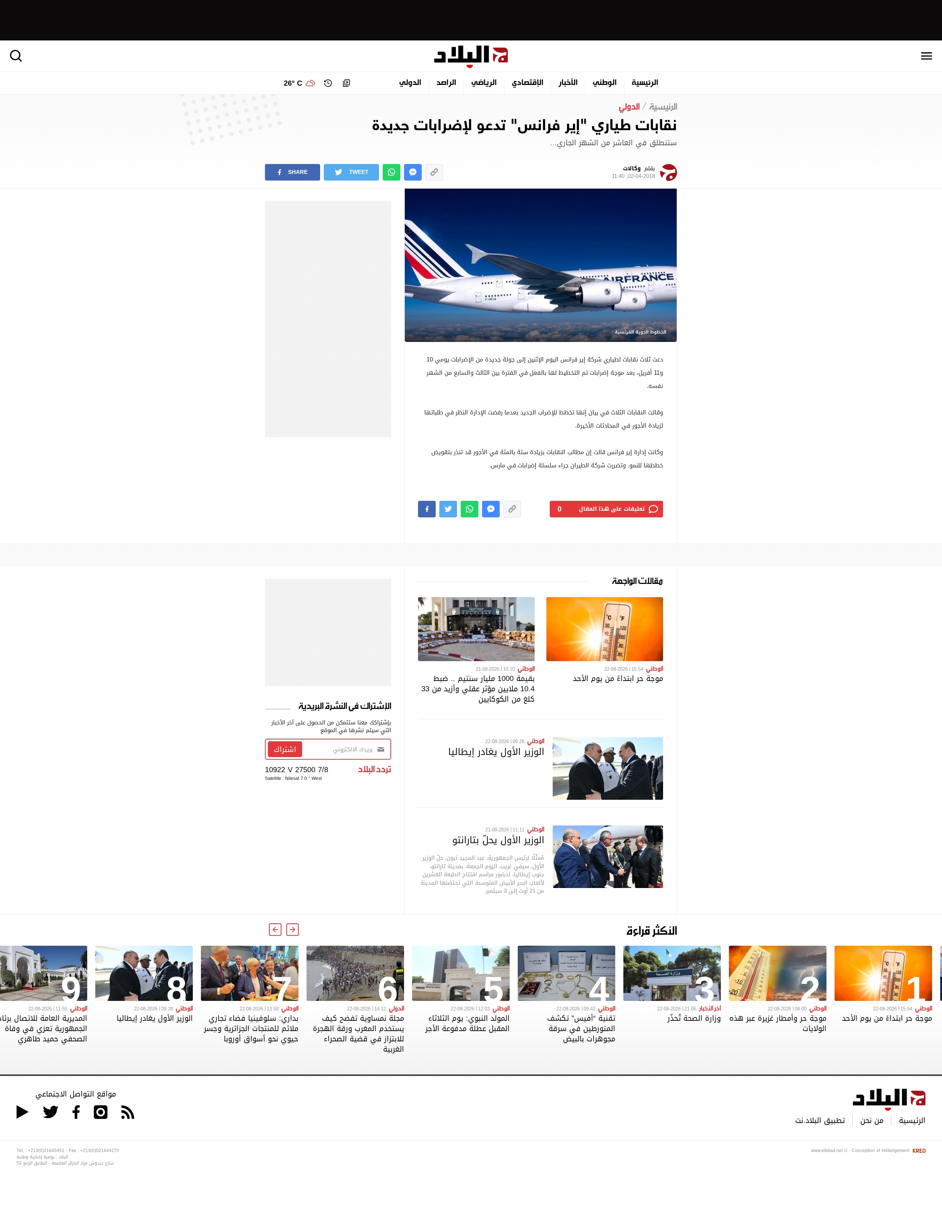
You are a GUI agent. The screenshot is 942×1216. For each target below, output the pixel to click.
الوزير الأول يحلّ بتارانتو (498, 839)
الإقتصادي (527, 83)
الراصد (446, 83)
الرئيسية (645, 83)
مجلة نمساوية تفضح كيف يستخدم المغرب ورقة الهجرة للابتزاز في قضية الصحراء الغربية (358, 1034)
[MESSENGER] (413, 172)
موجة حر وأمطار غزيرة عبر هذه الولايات (777, 1023)
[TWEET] (448, 509)
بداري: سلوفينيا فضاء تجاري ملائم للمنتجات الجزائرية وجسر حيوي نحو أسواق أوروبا (251, 1028)
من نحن (871, 1120)
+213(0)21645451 (46, 1151)
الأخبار (568, 83)
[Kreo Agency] (918, 1151)
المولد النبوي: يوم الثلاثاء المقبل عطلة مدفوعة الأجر (467, 1023)
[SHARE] (427, 509)
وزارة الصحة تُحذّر (694, 1018)
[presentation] (292, 929)
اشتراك (285, 749)
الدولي (410, 83)
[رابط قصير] (434, 172)
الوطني (605, 83)
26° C (293, 83)
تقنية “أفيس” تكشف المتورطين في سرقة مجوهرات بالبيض (581, 1028)
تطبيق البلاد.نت (820, 1120)
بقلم (633, 172)
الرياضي (484, 83)
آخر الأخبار (710, 1008)
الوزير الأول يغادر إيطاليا (496, 751)
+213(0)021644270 (99, 1151)
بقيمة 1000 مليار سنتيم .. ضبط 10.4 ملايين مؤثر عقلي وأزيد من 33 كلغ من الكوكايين (478, 689)
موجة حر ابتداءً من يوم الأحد (618, 678)
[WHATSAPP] (391, 172)
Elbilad (471, 56)
